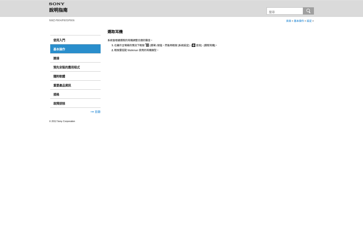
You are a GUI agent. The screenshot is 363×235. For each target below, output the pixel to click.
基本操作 (299, 21)
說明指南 (58, 10)
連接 (56, 58)
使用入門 (59, 40)
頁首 (288, 21)
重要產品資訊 (62, 85)
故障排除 (59, 103)
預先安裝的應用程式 (66, 67)
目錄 (97, 111)
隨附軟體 (59, 76)
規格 (56, 94)
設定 (309, 21)
